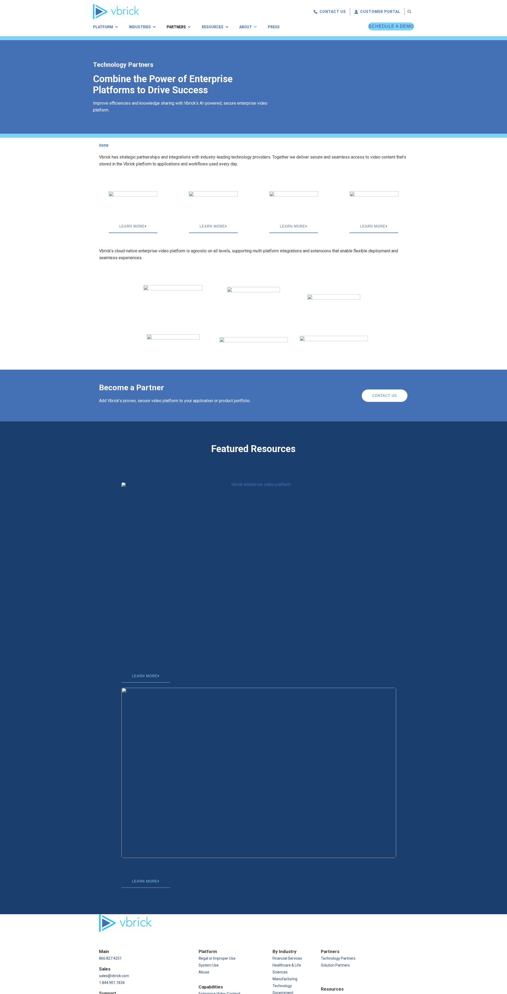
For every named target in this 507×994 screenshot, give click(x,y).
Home (104, 145)
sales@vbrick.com (114, 976)
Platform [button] (103, 27)
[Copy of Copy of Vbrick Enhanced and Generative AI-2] (258, 773)
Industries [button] (140, 27)
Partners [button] (176, 27)
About (245, 27)
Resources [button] (212, 27)
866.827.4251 (110, 958)
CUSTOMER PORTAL (380, 12)
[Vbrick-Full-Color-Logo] (116, 5)
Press (274, 27)
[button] (409, 11)
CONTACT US (333, 12)
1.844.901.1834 (112, 983)
